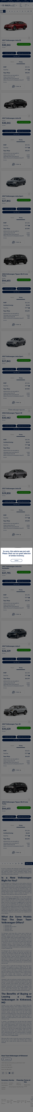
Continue (16, 560)
